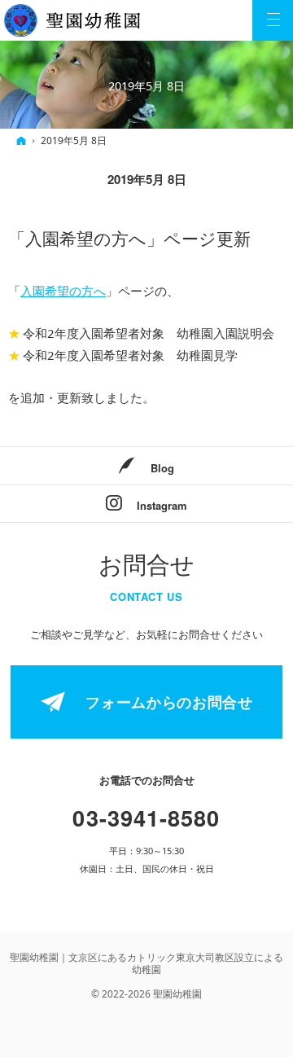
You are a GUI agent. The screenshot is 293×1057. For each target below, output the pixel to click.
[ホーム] (21, 140)
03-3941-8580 (146, 817)
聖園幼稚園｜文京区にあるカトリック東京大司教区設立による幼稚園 (146, 963)
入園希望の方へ (63, 291)
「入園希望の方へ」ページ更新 (129, 239)
